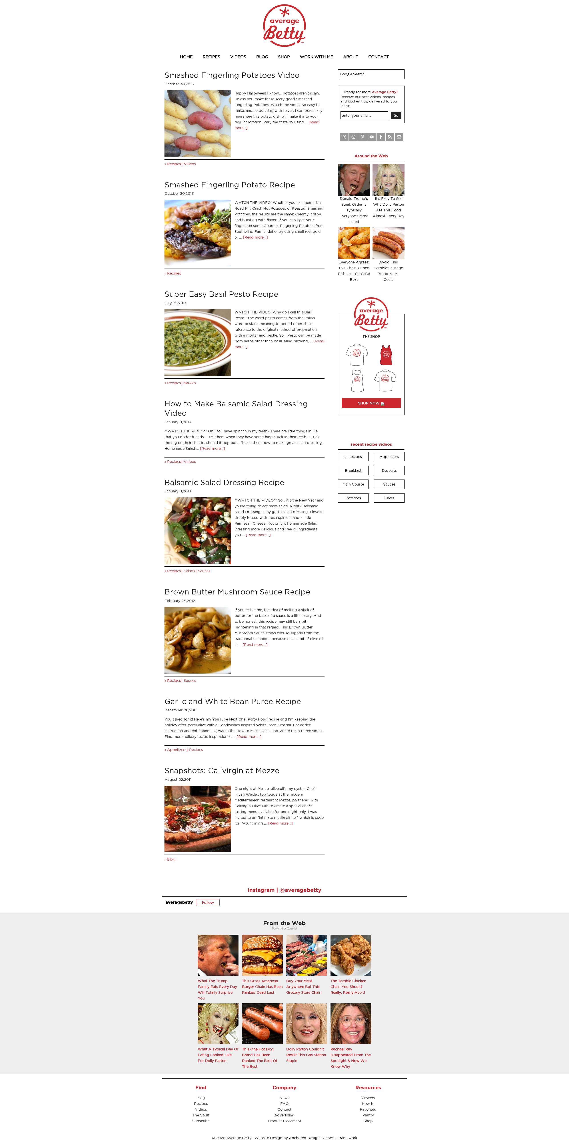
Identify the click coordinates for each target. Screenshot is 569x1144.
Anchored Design (304, 1138)
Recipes (174, 164)
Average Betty (284, 25)
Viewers (368, 1098)
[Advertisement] (371, 573)
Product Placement (284, 1121)
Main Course (353, 484)
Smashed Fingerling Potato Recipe (229, 185)
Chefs (389, 498)
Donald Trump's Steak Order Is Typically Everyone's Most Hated (354, 210)
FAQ (284, 1104)
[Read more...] (255, 237)
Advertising (284, 1115)
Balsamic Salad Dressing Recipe (224, 482)
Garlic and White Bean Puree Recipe (232, 701)
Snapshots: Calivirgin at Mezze (221, 770)
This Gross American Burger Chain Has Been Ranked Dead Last (262, 986)
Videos (190, 164)
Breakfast (353, 470)
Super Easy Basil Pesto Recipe (221, 294)
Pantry (368, 1115)
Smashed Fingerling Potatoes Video (232, 75)
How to (368, 1104)
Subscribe (201, 1121)
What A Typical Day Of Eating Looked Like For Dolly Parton (218, 1055)
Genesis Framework (340, 1138)
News (284, 1098)
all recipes (353, 457)
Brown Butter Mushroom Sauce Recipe (237, 592)
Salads (189, 571)
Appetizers (176, 750)
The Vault (200, 1115)
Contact (284, 1109)
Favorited (368, 1109)
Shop (368, 1121)
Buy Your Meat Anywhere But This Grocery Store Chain (303, 986)
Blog (171, 859)
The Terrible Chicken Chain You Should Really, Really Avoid (348, 986)
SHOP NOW (369, 403)
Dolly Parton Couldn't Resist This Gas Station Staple (306, 1055)
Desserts (389, 470)
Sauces (190, 383)
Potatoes (353, 498)
